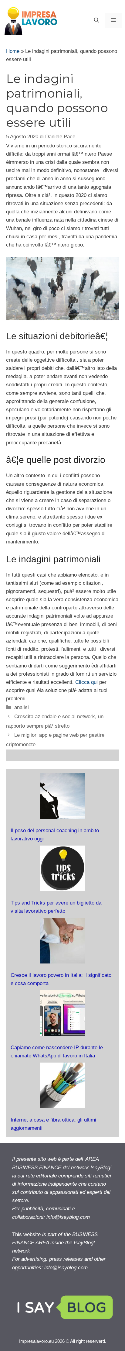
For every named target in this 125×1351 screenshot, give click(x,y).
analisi (21, 707)
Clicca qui (86, 682)
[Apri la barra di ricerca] (96, 20)
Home (12, 51)
